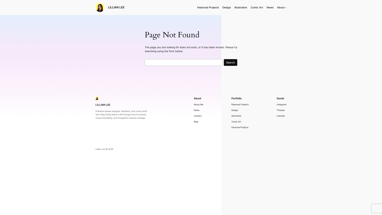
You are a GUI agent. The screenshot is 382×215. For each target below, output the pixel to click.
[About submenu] (285, 7)
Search (230, 62)
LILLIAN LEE (116, 7)
